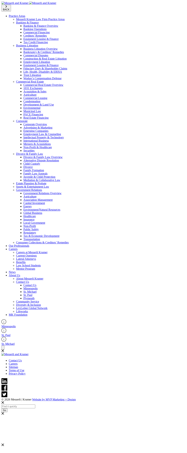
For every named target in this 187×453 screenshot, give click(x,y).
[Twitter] (93, 394)
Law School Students (28, 265)
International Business (36, 140)
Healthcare (29, 216)
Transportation (31, 239)
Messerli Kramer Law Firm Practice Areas (40, 19)
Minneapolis (30, 288)
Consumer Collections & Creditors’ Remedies (42, 242)
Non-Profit (29, 226)
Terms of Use (16, 370)
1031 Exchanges (33, 88)
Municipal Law (32, 111)
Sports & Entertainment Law (32, 186)
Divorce (28, 167)
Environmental (31, 107)
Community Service (27, 301)
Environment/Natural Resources (41, 209)
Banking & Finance (27, 22)
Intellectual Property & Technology (43, 137)
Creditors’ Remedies (35, 35)
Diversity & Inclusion (28, 304)
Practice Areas (17, 16)
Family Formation (33, 170)
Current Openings (26, 255)
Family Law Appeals (35, 173)
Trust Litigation (32, 75)
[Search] (2, 347)
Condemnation (31, 101)
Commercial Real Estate (30, 81)
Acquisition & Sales (34, 91)
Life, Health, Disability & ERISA (42, 71)
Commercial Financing (36, 32)
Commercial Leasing (35, 98)
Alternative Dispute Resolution (41, 160)
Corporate (22, 121)
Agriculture (30, 94)
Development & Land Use (38, 104)
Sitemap (13, 367)
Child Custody (31, 163)
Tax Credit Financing (35, 42)
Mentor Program (25, 268)
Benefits (21, 262)
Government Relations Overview (42, 193)
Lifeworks (22, 311)
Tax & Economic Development (41, 235)
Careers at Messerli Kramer (31, 252)
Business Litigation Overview (40, 48)
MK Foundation (18, 314)
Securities (29, 150)
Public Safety (31, 229)
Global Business (32, 212)
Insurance (29, 219)
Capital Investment (34, 203)
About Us (14, 275)
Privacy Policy (17, 373)
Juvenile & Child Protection (39, 176)
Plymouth (29, 298)
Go (4, 410)
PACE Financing (33, 114)
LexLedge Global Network (31, 308)
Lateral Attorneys (26, 258)
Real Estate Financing (36, 117)
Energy (27, 206)
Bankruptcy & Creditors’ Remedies (43, 52)
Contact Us (22, 281)
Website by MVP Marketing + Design (54, 399)
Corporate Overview (35, 124)
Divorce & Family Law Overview (43, 157)
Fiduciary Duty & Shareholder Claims (45, 68)
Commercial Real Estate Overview (43, 84)
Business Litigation (27, 45)
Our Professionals (19, 245)
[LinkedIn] (93, 381)
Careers (13, 249)
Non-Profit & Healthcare (37, 147)
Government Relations (29, 189)
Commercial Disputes (35, 55)
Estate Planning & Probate (31, 183)
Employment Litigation (36, 61)
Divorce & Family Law (29, 153)
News (12, 272)
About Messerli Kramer (29, 278)
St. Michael (30, 291)
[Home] (28, 3)
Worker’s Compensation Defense (42, 78)
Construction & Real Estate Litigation (45, 58)
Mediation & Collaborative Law (41, 180)
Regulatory (29, 232)
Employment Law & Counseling (42, 134)
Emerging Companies (35, 130)
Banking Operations (35, 29)
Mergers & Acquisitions (37, 144)
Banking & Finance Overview (40, 25)
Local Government (34, 222)
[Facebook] (93, 388)
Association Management (38, 199)
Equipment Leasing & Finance (41, 38)
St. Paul (27, 295)
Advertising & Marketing (37, 127)
